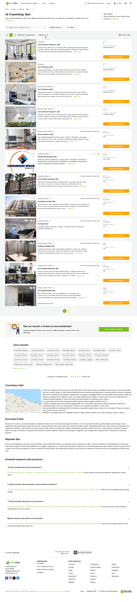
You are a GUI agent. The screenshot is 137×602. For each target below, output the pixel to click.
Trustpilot (16, 543)
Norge (70, 570)
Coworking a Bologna (101, 355)
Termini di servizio (58, 591)
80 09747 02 (115, 19)
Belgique (71, 582)
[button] (30, 41)
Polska (114, 564)
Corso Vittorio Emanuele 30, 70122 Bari (46, 472)
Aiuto (44, 3)
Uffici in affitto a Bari (102, 359)
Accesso (119, 3)
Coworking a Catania (68, 355)
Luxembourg (94, 564)
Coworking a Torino (114, 350)
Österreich (93, 576)
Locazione (13, 9)
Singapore (115, 570)
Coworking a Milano (68, 350)
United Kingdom (95, 567)
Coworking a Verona (53, 355)
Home (6, 9)
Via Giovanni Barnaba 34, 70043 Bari (19, 472)
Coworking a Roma (84, 350)
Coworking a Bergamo (21, 350)
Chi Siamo (52, 3)
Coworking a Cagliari (86, 359)
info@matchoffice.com (12, 571)
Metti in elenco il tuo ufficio (96, 3)
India (113, 573)
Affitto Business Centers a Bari (23, 364)
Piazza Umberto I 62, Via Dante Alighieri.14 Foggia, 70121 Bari (81, 489)
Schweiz (93, 579)
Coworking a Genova (70, 359)
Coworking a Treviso (37, 355)
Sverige (71, 567)
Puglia (27, 9)
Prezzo (109, 3)
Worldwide (115, 576)
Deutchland (72, 576)
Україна (92, 582)
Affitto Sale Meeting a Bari (44, 364)
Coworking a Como (53, 350)
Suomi (70, 573)
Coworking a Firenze (37, 359)
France (92, 573)
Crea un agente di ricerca (45, 566)
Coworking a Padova (21, 355)
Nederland (71, 579)
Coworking (21, 9)
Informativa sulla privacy (44, 591)
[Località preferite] (131, 3)
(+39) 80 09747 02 (11, 573)
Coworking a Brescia (38, 350)
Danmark (71, 564)
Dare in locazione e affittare (29, 3)
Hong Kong (115, 567)
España (92, 570)
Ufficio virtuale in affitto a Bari (64, 364)
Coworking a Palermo (85, 355)
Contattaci (40, 572)
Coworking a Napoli (99, 350)
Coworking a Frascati (21, 359)
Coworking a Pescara (53, 359)
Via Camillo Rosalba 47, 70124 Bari (72, 472)
